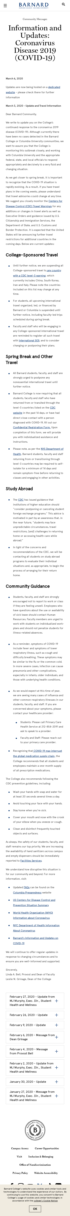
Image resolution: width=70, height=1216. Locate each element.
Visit (19, 1156)
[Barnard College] (33, 5)
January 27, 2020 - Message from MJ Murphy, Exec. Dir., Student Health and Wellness (32, 1096)
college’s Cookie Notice (46, 1200)
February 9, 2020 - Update (28, 1025)
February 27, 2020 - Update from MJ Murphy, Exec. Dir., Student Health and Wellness (32, 1001)
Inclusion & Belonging (40, 1156)
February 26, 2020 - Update (29, 1015)
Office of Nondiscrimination (35, 1164)
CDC (21, 499)
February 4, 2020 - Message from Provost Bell (29, 1051)
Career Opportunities (47, 1148)
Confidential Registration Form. (32, 427)
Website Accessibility (46, 1173)
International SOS (29, 340)
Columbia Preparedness (27, 892)
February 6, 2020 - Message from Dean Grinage (32, 1037)
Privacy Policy (20, 1173)
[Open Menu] (5, 5)
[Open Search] (63, 5)
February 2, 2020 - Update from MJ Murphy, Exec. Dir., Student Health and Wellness (32, 1067)
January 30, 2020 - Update (28, 1081)
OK (35, 1209)
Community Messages (35, 19)
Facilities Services (30, 860)
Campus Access (20, 1148)
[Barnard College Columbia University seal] (35, 1130)
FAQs (26, 887)
